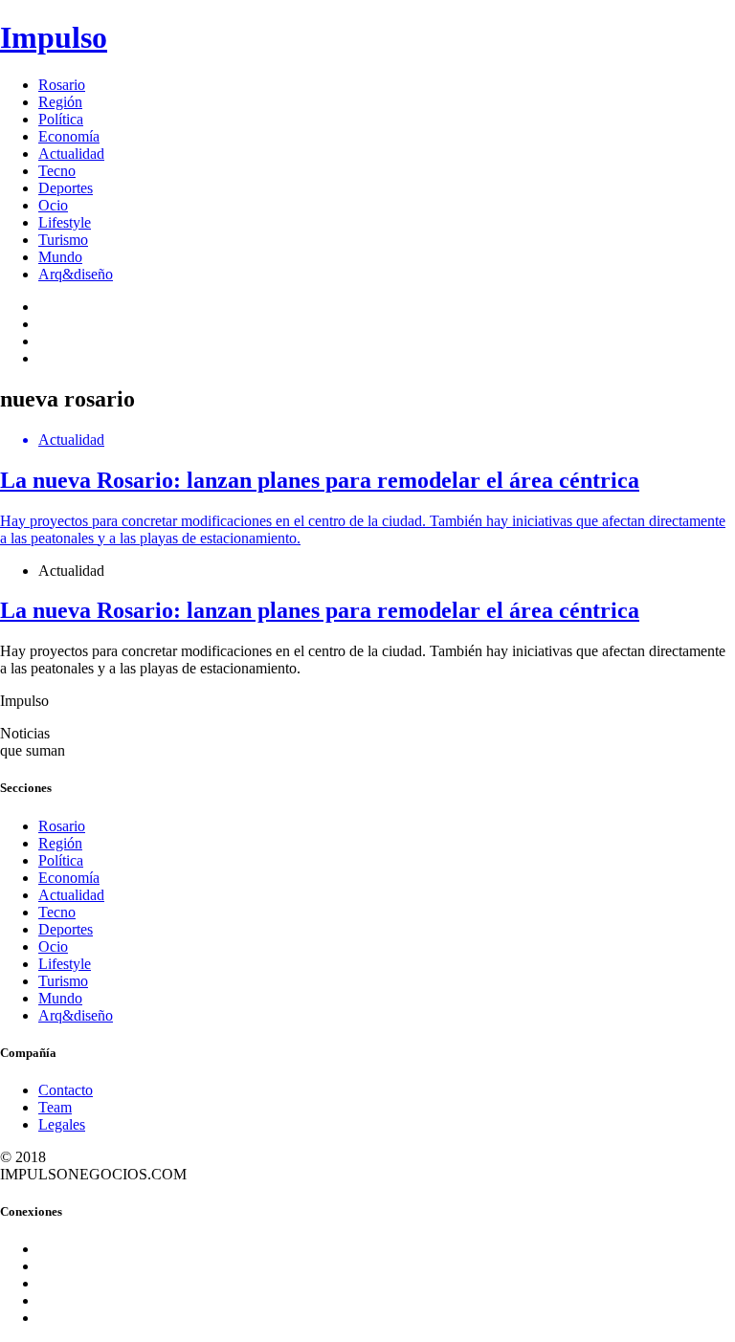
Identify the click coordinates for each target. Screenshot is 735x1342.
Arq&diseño (75, 274)
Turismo (63, 239)
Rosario (61, 85)
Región (60, 102)
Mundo (60, 257)
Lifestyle (64, 222)
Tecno (57, 171)
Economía (69, 136)
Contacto (65, 1090)
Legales (61, 1124)
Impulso (53, 37)
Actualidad (71, 153)
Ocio (53, 205)
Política (60, 119)
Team (55, 1107)
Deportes (65, 188)
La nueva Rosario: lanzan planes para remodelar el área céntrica (319, 610)
